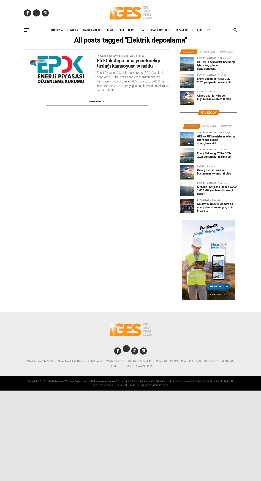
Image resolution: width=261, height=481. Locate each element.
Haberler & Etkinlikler (155, 30)
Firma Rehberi (115, 30)
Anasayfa (56, 30)
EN (209, 30)
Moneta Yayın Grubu (140, 366)
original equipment (140, 361)
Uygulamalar (92, 30)
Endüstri (117, 366)
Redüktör (228, 361)
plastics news (191, 361)
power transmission (40, 361)
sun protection (167, 361)
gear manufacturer (71, 361)
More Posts (97, 101)
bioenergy (211, 361)
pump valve (95, 361)
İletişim (197, 30)
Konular (72, 30)
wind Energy (114, 361)
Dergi (131, 30)
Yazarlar (182, 30)
